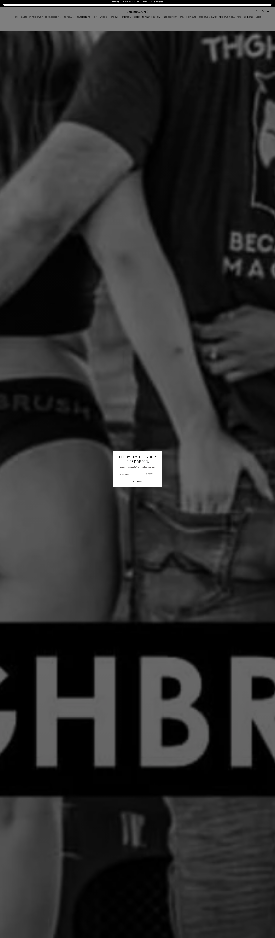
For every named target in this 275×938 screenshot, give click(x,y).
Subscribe (150, 474)
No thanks (137, 481)
